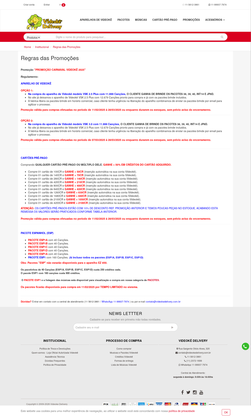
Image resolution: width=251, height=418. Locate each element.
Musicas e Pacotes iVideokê (124, 352)
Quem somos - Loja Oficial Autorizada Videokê (55, 352)
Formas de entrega (123, 360)
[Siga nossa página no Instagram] (195, 392)
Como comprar (123, 348)
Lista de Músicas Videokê (124, 364)
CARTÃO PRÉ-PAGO (164, 19)
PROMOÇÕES (191, 19)
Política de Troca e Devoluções (55, 348)
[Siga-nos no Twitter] (188, 392)
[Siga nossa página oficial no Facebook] (182, 392)
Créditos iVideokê (124, 356)
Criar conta (29, 4)
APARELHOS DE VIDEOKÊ (96, 19)
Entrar (47, 4)
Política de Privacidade (54, 364)
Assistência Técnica (55, 356)
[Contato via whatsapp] (245, 346)
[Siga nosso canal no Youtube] (201, 392)
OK (226, 412)
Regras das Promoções (66, 47)
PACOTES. (154, 280)
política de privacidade (182, 411)
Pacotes (123, 19)
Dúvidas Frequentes (55, 360)
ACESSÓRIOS (214, 19)
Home (27, 47)
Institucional (42, 47)
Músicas (141, 19)
